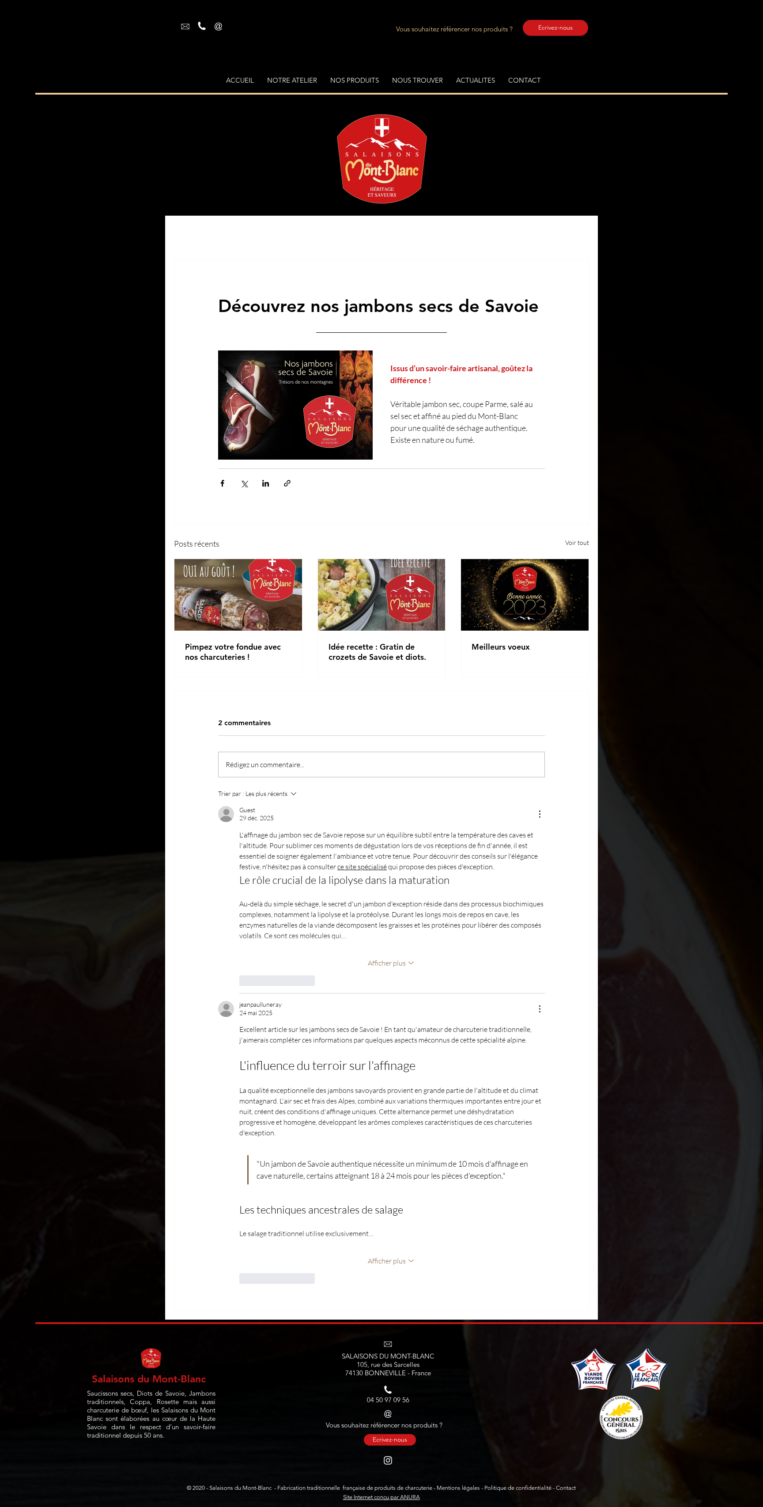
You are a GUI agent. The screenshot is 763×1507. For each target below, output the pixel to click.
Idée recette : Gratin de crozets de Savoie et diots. (377, 652)
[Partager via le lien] (287, 483)
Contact (566, 1487)
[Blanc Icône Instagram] (387, 1460)
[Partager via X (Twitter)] (244, 483)
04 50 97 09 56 (388, 1400)
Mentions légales (458, 1487)
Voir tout (577, 542)
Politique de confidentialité (517, 1487)
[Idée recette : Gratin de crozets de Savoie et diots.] (382, 595)
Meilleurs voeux (501, 647)
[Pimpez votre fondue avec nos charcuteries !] (238, 595)
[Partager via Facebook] (222, 483)
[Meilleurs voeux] (525, 595)
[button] (354, 80)
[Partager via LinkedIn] (265, 483)
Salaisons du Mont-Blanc (149, 1379)
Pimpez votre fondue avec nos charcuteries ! (233, 652)
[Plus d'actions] (539, 814)
